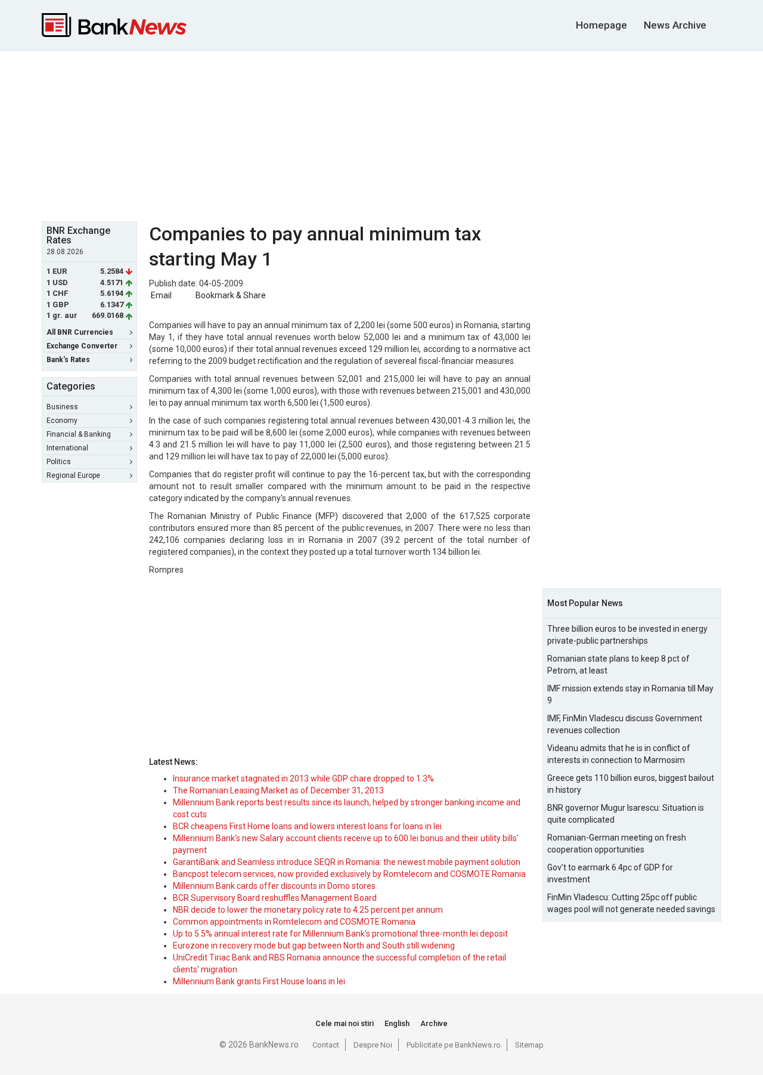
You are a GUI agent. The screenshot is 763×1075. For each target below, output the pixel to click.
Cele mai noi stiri (344, 1023)
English (397, 1023)
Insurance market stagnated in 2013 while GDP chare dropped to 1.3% (303, 778)
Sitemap (529, 1044)
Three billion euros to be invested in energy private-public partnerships (627, 634)
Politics (58, 462)
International (67, 448)
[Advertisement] (381, 134)
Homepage (601, 25)
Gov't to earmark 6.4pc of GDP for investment (610, 873)
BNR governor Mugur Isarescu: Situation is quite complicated (625, 813)
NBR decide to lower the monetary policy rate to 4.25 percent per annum (308, 910)
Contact (325, 1044)
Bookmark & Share (231, 295)
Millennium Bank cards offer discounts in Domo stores (274, 886)
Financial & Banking (78, 434)
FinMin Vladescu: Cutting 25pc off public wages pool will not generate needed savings (631, 903)
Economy (61, 420)
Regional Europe (73, 475)
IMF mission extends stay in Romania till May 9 (630, 694)
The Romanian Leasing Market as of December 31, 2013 (278, 790)
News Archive (675, 25)
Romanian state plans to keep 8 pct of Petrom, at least (618, 664)
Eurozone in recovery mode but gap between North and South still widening (314, 945)
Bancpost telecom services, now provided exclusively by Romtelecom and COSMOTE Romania (349, 874)
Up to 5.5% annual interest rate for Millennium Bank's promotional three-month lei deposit (340, 933)
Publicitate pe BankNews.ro (454, 1044)
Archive (434, 1023)
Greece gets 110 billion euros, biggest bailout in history (630, 784)
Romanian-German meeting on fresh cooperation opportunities (616, 843)
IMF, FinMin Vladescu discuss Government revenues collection (624, 724)
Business (62, 407)
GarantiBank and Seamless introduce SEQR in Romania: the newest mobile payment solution (346, 862)
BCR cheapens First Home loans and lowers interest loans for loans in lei (307, 826)
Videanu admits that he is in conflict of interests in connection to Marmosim (618, 754)
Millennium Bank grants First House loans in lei (259, 981)
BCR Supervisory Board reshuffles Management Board (275, 898)
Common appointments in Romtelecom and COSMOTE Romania (294, 921)
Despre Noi (372, 1044)
